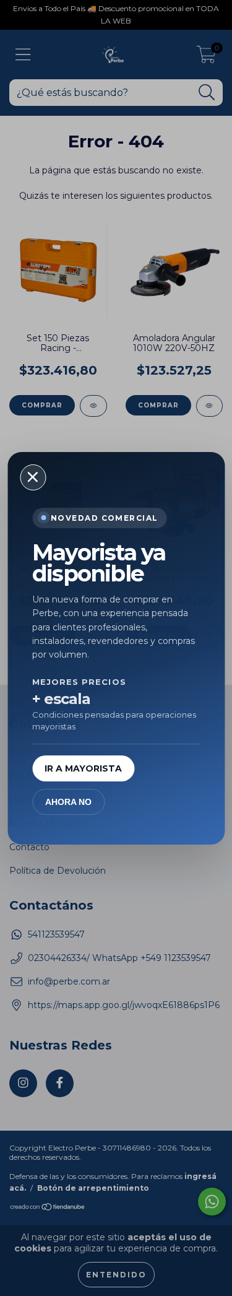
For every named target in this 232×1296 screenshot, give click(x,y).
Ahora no (68, 802)
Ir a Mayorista (83, 768)
